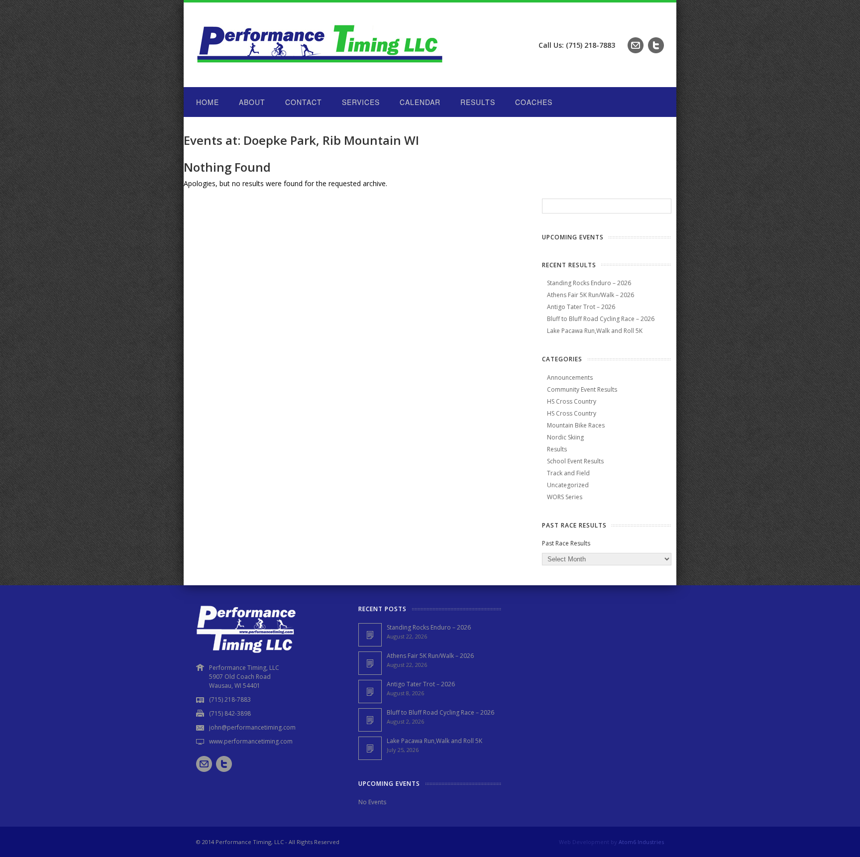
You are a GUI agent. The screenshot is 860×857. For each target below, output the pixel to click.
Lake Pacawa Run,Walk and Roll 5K (595, 330)
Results (477, 102)
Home (207, 102)
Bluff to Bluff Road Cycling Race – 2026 (600, 319)
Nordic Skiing (565, 437)
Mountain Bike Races (576, 425)
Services (361, 102)
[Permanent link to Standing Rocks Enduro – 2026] (370, 634)
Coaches (533, 102)
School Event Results (575, 461)
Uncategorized (568, 485)
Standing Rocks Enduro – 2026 (589, 283)
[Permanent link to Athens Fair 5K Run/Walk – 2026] (370, 663)
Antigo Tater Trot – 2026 (581, 307)
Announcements (570, 377)
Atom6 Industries (641, 842)
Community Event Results (582, 389)
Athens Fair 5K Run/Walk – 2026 (590, 295)
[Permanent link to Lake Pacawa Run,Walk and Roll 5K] (370, 748)
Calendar (420, 102)
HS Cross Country (571, 401)
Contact (303, 102)
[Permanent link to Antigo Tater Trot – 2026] (370, 691)
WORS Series (564, 497)
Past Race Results (566, 543)
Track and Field (568, 473)
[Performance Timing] (320, 67)
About (252, 102)
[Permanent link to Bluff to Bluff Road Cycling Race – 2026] (370, 720)
